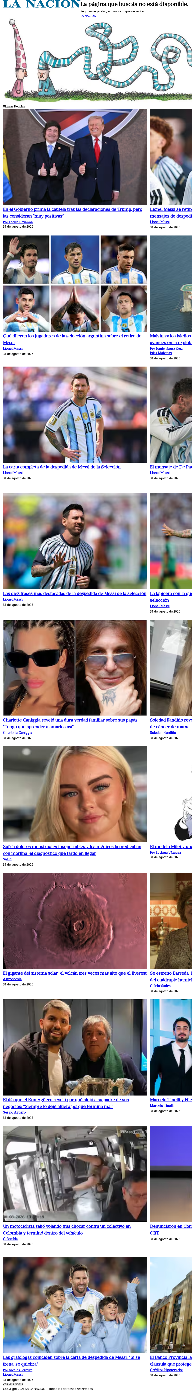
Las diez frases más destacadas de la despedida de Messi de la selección (74, 594)
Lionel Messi (160, 222)
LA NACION (88, 16)
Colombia (10, 1239)
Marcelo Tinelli (161, 1106)
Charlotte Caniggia (17, 733)
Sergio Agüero (14, 1112)
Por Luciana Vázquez (165, 852)
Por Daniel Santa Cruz (166, 348)
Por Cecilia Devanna (18, 222)
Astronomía (12, 979)
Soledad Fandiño (163, 733)
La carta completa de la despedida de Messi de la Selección (62, 467)
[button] (75, 157)
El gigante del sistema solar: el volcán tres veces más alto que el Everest (75, 973)
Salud (7, 859)
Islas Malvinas (161, 353)
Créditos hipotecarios (166, 1370)
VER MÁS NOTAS (13, 1384)
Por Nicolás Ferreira (17, 1370)
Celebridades (160, 986)
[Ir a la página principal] (41, 6)
